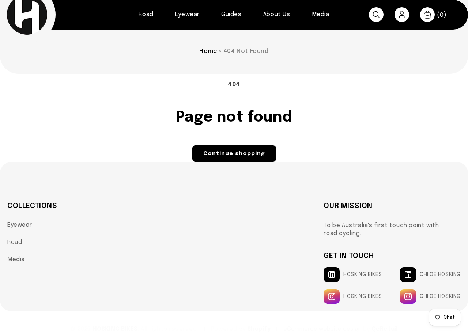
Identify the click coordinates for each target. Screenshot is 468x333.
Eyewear (19, 225)
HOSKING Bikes (362, 274)
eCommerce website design (323, 329)
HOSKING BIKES (115, 329)
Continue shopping (234, 154)
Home (208, 51)
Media (16, 259)
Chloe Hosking (440, 274)
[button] (376, 14)
